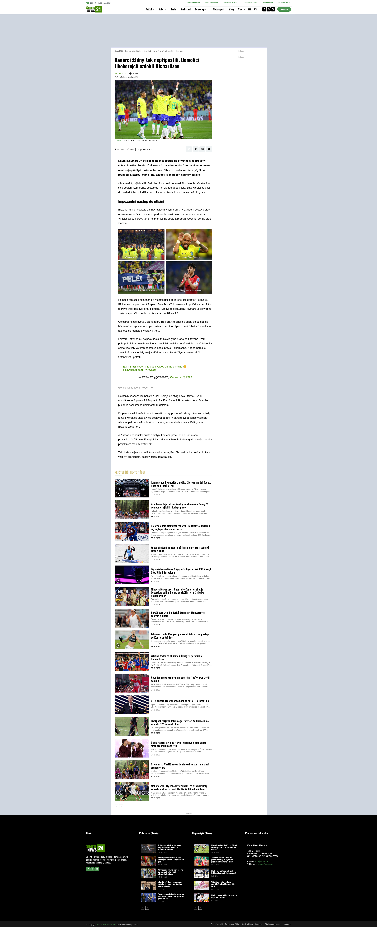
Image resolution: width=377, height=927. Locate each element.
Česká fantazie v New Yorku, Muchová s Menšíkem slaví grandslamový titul (178, 744)
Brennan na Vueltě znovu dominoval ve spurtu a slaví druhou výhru (180, 765)
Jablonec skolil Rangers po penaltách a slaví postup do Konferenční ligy (180, 635)
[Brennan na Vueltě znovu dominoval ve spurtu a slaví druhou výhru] (132, 769)
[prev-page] (116, 806)
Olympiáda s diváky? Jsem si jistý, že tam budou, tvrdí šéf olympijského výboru (170, 871)
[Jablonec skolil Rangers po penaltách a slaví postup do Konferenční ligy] (132, 639)
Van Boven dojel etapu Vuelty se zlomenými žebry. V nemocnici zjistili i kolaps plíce (179, 505)
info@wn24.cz (261, 861)
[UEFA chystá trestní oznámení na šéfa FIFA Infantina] (132, 704)
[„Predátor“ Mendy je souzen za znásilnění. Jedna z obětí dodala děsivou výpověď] (148, 885)
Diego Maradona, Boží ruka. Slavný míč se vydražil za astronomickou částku (224, 847)
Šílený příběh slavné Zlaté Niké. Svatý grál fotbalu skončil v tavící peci (171, 859)
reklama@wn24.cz (264, 864)
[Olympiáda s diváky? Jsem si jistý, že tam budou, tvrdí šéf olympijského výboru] (148, 873)
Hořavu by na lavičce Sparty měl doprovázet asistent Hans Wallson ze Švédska (170, 847)
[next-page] (121, 806)
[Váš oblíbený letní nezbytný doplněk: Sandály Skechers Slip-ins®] (201, 885)
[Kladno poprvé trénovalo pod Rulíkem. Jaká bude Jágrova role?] (201, 873)
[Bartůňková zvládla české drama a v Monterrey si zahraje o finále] (132, 618)
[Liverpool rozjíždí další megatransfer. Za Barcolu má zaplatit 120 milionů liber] (132, 726)
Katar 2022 (119, 51)
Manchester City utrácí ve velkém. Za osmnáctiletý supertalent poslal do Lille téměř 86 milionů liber (179, 787)
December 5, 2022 (181, 377)
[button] (255, 9)
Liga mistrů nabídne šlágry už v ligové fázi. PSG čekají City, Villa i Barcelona (181, 570)
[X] (273, 9)
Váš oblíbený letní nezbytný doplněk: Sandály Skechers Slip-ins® (223, 884)
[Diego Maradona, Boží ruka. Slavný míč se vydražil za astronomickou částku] (201, 848)
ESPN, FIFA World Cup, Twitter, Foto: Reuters (140, 140)
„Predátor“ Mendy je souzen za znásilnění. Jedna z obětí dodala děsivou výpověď (170, 884)
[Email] (202, 149)
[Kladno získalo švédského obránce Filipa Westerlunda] (201, 897)
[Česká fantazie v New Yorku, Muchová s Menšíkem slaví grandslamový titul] (132, 748)
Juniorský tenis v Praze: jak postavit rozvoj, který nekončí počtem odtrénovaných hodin (222, 859)
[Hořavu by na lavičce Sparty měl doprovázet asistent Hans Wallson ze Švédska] (148, 848)
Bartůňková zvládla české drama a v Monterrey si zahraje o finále (178, 614)
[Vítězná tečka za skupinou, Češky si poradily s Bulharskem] (132, 661)
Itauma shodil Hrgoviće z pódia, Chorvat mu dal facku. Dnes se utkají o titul (181, 484)
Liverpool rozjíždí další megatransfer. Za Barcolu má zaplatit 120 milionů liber (180, 722)
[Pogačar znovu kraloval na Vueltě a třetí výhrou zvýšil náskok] (132, 683)
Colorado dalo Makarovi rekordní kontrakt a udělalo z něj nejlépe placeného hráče (180, 527)
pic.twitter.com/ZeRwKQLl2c (139, 369)
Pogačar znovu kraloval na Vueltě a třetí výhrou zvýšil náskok (180, 679)
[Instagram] (269, 9)
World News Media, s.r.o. (107, 924)
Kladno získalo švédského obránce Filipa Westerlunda (224, 896)
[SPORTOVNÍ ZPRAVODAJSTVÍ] (91, 9)
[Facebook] (264, 9)
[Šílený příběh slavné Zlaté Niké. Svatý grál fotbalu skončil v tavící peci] (148, 861)
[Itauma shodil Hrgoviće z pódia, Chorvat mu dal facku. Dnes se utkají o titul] (132, 488)
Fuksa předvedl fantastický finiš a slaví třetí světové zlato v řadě (180, 549)
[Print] (209, 149)
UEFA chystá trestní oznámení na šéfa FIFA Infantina (180, 701)
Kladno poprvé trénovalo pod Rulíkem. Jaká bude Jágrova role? (223, 872)
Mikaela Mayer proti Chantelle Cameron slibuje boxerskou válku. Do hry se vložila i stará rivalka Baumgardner (177, 592)
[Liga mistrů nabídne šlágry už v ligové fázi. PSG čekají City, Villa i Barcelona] (132, 575)
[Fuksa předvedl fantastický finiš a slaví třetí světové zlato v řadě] (132, 553)
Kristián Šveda (127, 149)
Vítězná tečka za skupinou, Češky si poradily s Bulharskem (176, 657)
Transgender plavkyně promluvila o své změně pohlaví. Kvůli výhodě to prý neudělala (171, 896)
